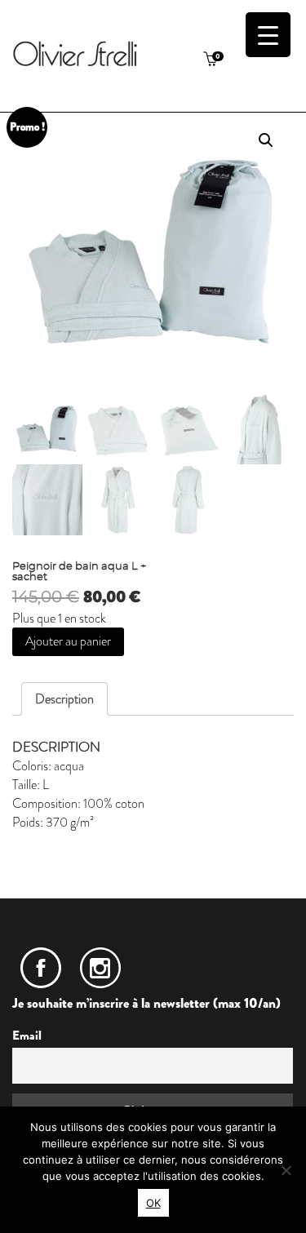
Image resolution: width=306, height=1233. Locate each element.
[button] (266, 140)
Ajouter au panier (68, 641)
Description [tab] (64, 699)
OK (153, 1202)
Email (27, 1036)
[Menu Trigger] (268, 34)
